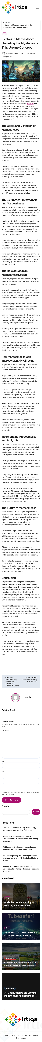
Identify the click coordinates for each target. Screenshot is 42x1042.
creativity (30, 104)
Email (4, 771)
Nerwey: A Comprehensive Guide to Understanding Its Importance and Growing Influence (21, 869)
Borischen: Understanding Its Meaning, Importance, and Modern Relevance (19, 829)
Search (5, 806)
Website (4, 782)
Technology (10, 988)
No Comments (32, 53)
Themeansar (21, 1038)
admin (28, 697)
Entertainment (10, 958)
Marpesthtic (8, 56)
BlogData (32, 1035)
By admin (9, 53)
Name (4, 761)
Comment (5, 730)
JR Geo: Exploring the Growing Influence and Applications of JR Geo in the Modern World (20, 858)
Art (4, 34)
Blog (7, 898)
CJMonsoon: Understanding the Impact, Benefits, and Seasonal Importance (19, 848)
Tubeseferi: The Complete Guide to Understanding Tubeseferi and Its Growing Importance (20, 838)
